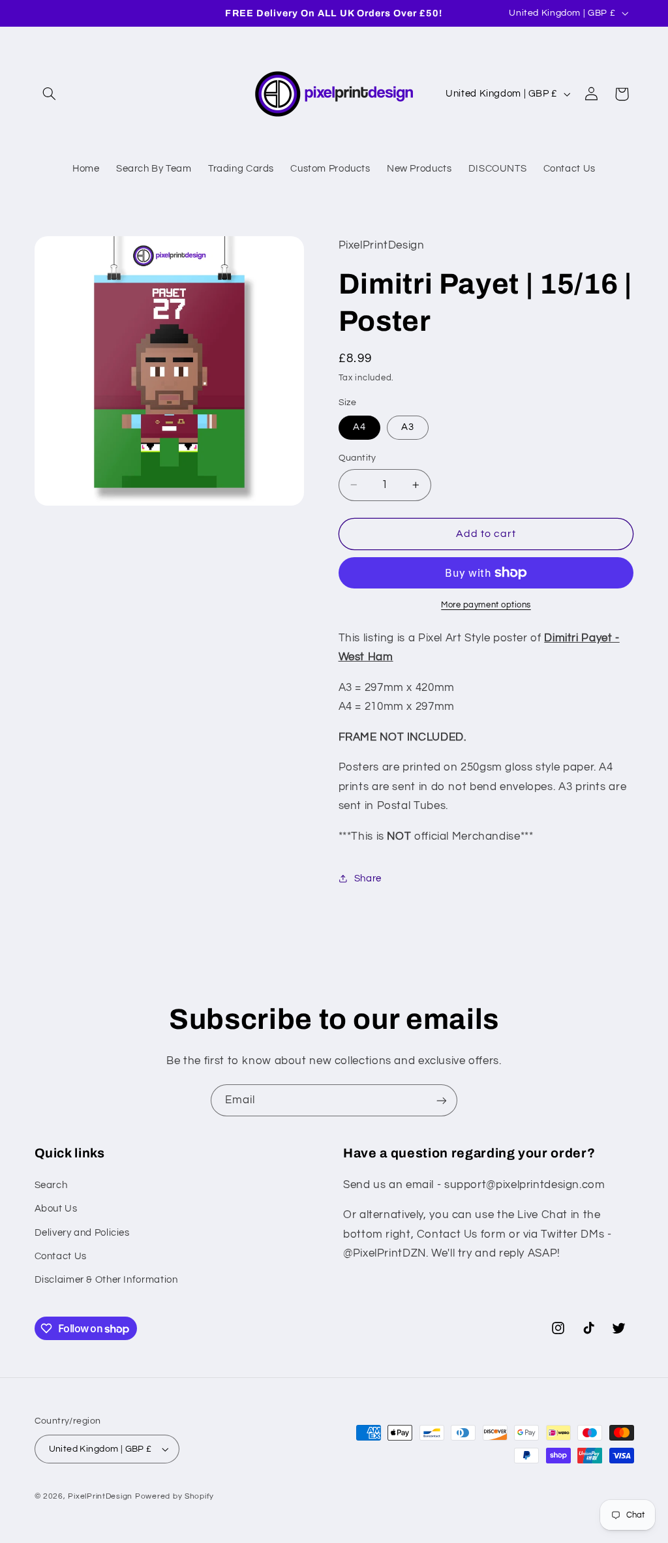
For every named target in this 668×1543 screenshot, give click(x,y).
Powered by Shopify (174, 1496)
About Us (56, 1209)
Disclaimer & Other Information (106, 1280)
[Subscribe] (442, 1100)
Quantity (357, 458)
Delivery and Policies (82, 1233)
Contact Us (61, 1256)
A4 (359, 427)
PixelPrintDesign (100, 1496)
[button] (50, 94)
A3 (407, 427)
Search (51, 1185)
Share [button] (368, 878)
